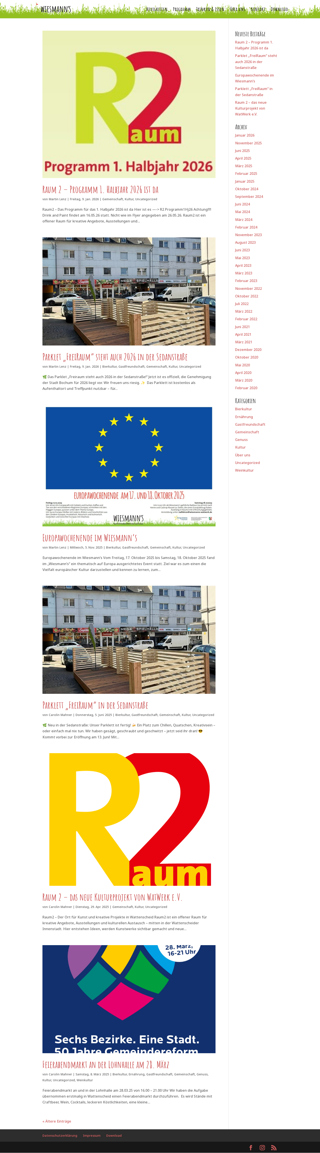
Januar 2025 (244, 181)
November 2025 (248, 143)
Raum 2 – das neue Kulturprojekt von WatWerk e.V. (112, 897)
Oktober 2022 (246, 296)
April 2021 (243, 334)
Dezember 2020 (248, 349)
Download (279, 10)
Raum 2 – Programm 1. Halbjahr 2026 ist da (100, 189)
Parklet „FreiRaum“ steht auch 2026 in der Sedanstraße (115, 357)
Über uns (237, 10)
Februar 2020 (246, 387)
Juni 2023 (242, 250)
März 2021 (243, 342)
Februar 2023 (246, 280)
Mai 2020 (242, 365)
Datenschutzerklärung (59, 1135)
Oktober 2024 (246, 189)
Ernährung (137, 1074)
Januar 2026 (244, 135)
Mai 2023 (242, 257)
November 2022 (248, 288)
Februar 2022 (246, 319)
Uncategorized (146, 199)
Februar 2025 (246, 173)
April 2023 (243, 265)
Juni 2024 (242, 204)
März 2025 (243, 166)
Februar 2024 (246, 227)
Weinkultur (85, 1080)
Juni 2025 (242, 150)
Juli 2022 (242, 303)
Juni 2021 (242, 326)
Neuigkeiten (157, 10)
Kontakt (258, 10)
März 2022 (243, 311)
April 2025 (243, 158)
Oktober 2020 (246, 357)
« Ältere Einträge (56, 1121)
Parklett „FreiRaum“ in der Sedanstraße (95, 705)
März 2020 (243, 380)
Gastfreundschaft (131, 366)
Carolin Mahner (60, 715)
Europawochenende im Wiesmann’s (89, 538)
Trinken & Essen (210, 10)
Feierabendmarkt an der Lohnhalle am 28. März (105, 1064)
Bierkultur (109, 366)
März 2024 (243, 219)
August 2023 (245, 242)
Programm (182, 10)
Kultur (129, 199)
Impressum (92, 1135)
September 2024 (249, 196)
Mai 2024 (242, 211)
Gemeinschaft (112, 199)
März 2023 (243, 273)
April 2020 (243, 372)
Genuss (202, 1074)
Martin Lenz (57, 199)
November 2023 (248, 234)
